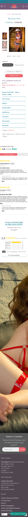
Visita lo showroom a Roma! (9, 498)
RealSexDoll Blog (6, 510)
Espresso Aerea (19, 65)
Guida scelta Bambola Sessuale (10, 508)
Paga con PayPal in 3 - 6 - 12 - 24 (13, 85)
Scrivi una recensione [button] (15, 255)
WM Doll (11, 130)
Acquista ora (14, 75)
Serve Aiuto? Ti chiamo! (18, 514)
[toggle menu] (1, 6)
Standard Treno (7, 65)
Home (9, 14)
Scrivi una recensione (9, 154)
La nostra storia (5, 500)
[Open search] (19, 154)
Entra (22, 449)
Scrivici (3, 503)
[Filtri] (23, 154)
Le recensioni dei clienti (8, 513)
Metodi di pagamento (7, 505)
